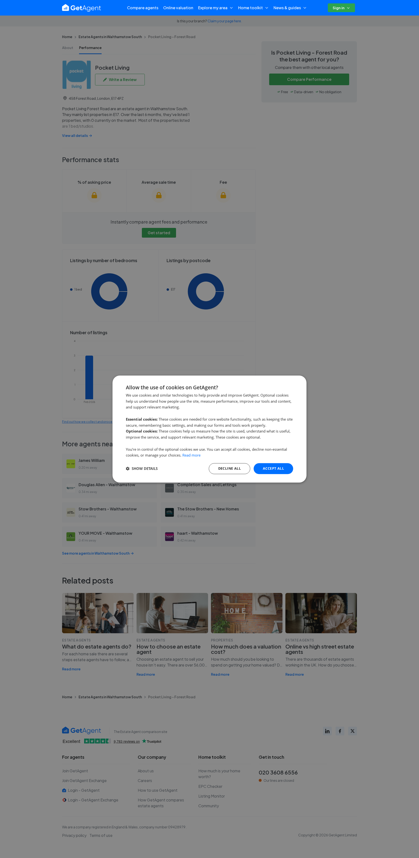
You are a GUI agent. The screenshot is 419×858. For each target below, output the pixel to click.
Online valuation (178, 7)
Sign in (339, 7)
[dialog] (209, 429)
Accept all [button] (273, 468)
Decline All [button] (229, 468)
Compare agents (142, 7)
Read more (191, 455)
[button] (142, 468)
